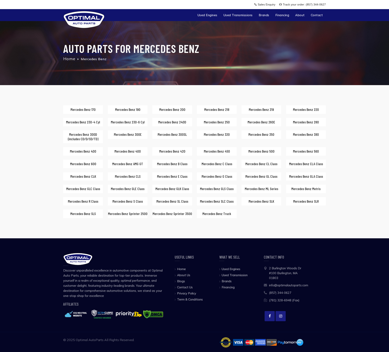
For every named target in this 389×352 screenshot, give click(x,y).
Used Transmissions (238, 15)
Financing (282, 15)
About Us (183, 275)
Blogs (181, 281)
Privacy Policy (186, 293)
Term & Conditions (190, 299)
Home (69, 58)
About (300, 15)
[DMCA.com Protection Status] (153, 314)
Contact (317, 15)
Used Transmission (235, 275)
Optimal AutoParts (90, 340)
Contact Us (185, 287)
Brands (264, 15)
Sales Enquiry (267, 4)
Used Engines (207, 15)
